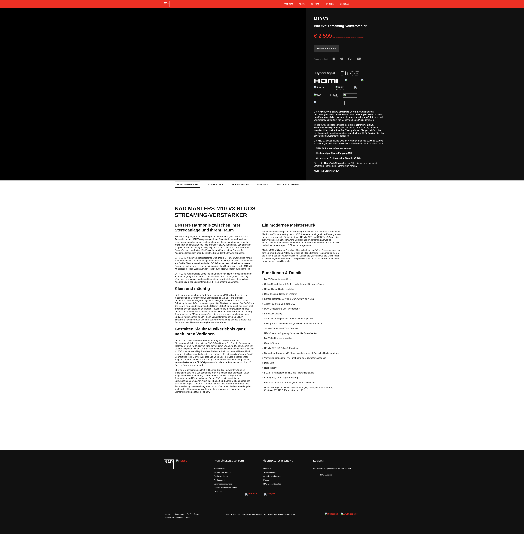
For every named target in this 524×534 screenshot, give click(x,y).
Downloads (262, 185)
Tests (302, 4)
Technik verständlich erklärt (225, 488)
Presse (266, 480)
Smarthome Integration (288, 185)
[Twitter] (341, 59)
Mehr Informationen (326, 171)
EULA (189, 514)
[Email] (359, 59)
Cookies (197, 514)
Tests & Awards (269, 472)
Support (315, 4)
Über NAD (344, 4)
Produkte (288, 4)
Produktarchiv (219, 480)
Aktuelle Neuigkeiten (272, 476)
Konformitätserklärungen (174, 518)
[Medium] (270, 495)
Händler (330, 4)
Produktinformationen (187, 185)
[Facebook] (334, 59)
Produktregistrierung (222, 476)
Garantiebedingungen (223, 484)
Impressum (168, 514)
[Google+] (350, 59)
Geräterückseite (215, 185)
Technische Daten (240, 185)
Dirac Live (218, 491)
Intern (188, 518)
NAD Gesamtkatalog (272, 484)
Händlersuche (326, 48)
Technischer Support (222, 472)
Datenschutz (179, 514)
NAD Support (326, 475)
